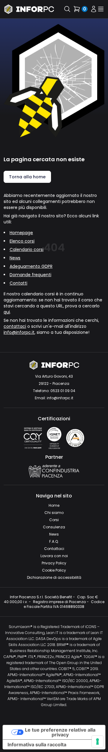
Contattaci (54, 548)
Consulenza (54, 527)
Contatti (18, 283)
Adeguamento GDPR (31, 266)
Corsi (54, 519)
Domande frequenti (30, 275)
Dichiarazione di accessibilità (54, 577)
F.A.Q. (54, 541)
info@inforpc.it (19, 332)
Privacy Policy (54, 563)
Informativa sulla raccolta (37, 744)
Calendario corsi (27, 249)
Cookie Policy (54, 570)
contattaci (15, 326)
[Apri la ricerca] (67, 9)
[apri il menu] (100, 9)
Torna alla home (27, 177)
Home (54, 505)
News (15, 258)
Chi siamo (54, 512)
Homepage (21, 233)
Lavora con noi (54, 555)
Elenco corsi (22, 241)
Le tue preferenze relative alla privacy (60, 732)
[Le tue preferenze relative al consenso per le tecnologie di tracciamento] (97, 741)
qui (7, 312)
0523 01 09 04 (62, 390)
